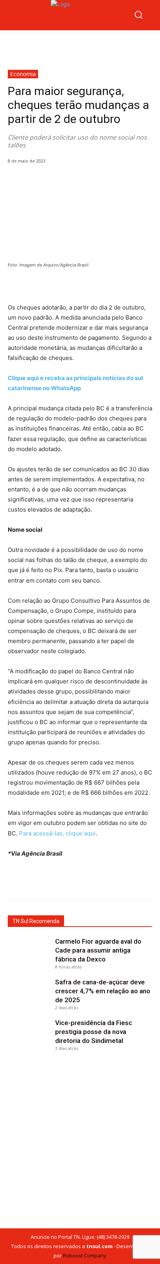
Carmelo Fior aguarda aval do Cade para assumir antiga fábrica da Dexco (98, 950)
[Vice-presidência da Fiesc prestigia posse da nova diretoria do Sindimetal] (29, 1033)
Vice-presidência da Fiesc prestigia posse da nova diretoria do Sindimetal (93, 1031)
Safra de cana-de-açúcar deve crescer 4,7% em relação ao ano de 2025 (102, 991)
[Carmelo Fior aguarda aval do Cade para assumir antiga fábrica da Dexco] (29, 952)
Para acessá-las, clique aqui (57, 833)
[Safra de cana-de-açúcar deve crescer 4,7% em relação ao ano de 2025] (29, 993)
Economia (23, 74)
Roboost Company (84, 1255)
